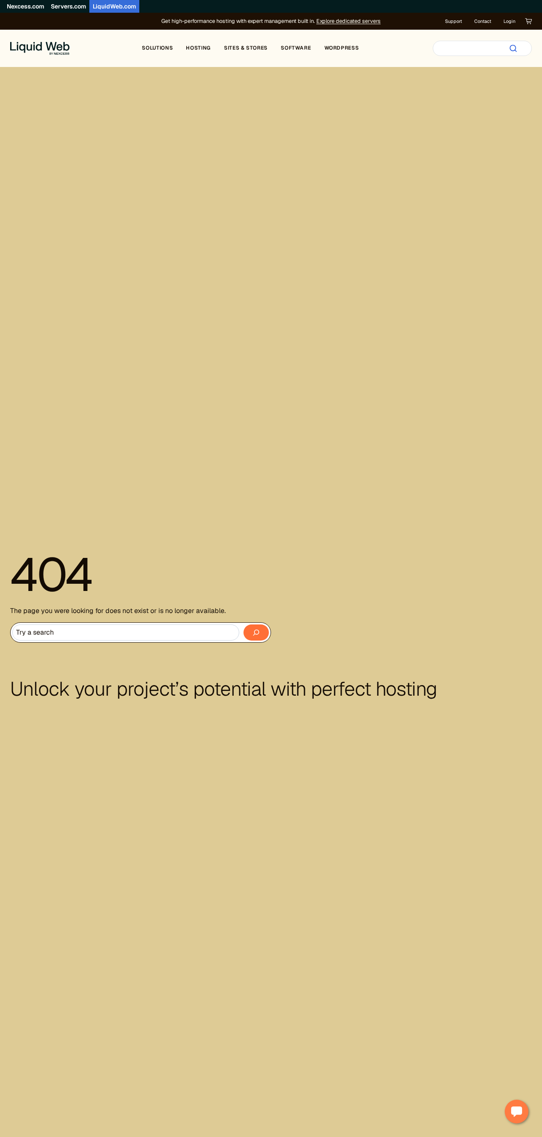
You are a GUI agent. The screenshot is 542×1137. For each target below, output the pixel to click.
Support (453, 21)
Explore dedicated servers (348, 21)
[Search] (513, 48)
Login (509, 21)
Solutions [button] (157, 48)
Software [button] (296, 48)
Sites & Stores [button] (246, 48)
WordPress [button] (341, 48)
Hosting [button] (198, 48)
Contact (482, 21)
